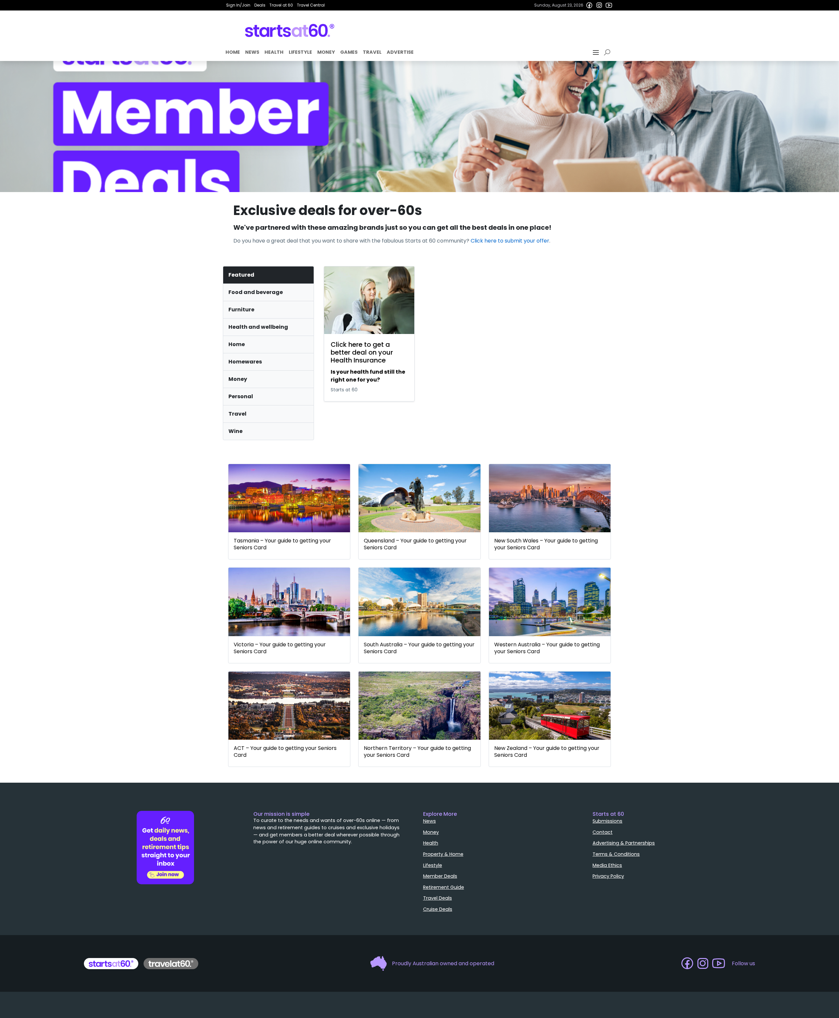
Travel (372, 52)
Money (326, 52)
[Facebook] (589, 5)
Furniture (241, 309)
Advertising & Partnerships (624, 843)
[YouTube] (609, 5)
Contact (603, 832)
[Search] (608, 52)
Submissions (607, 821)
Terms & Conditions (616, 854)
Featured (241, 275)
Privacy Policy (608, 876)
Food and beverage (255, 292)
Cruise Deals (437, 909)
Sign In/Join (238, 5)
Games (349, 52)
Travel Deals (437, 898)
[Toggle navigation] (596, 52)
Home (232, 52)
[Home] (290, 30)
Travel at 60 (281, 5)
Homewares (245, 361)
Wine (235, 431)
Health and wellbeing (258, 327)
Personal (240, 396)
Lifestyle (300, 52)
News (252, 52)
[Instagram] (599, 5)
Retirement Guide (443, 887)
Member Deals (440, 876)
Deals (259, 5)
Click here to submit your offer (510, 241)
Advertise (400, 52)
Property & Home (443, 854)
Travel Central (311, 5)
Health (273, 52)
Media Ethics (607, 865)
